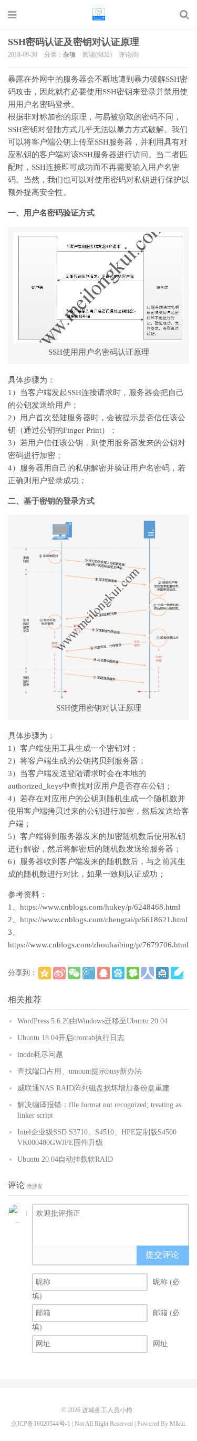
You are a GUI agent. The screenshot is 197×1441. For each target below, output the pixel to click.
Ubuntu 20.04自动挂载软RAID (65, 1159)
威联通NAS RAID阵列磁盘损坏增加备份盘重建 (93, 1088)
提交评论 (162, 1254)
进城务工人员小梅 (98, 14)
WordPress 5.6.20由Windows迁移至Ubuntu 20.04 (92, 1021)
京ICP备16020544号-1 (40, 1423)
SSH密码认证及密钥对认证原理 (73, 42)
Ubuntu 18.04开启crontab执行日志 (71, 1038)
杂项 (69, 54)
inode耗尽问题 (40, 1054)
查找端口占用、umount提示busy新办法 (79, 1071)
